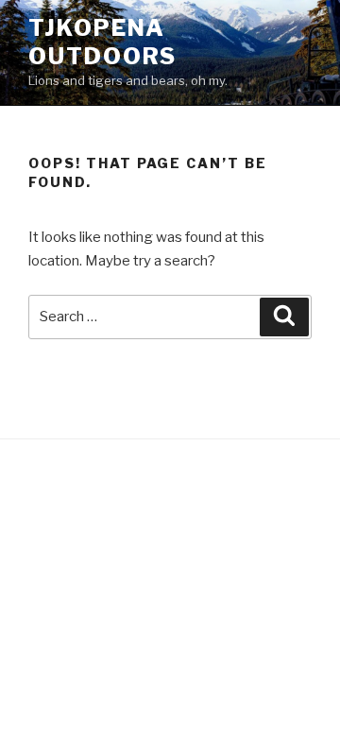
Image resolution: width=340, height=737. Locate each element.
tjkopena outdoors (102, 42)
